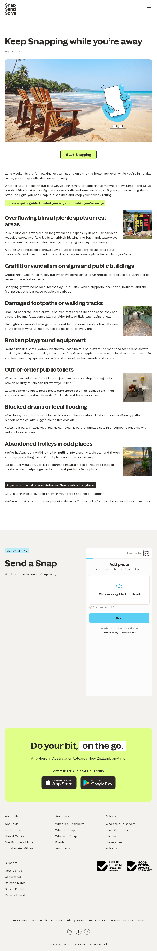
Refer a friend (15, 895)
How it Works (14, 836)
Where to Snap (66, 836)
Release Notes (15, 883)
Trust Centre (19, 920)
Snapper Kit (64, 848)
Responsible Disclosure (47, 920)
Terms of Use (97, 920)
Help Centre (14, 870)
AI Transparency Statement (128, 920)
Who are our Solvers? (121, 824)
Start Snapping (78, 155)
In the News (13, 830)
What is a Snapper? (69, 824)
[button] (148, 9)
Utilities (111, 836)
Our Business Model (19, 842)
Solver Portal (14, 889)
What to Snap (65, 830)
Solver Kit (112, 848)
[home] (10, 9)
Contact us (13, 877)
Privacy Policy (75, 920)
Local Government (118, 830)
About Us (12, 824)
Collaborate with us (19, 848)
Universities (114, 842)
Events (60, 842)
